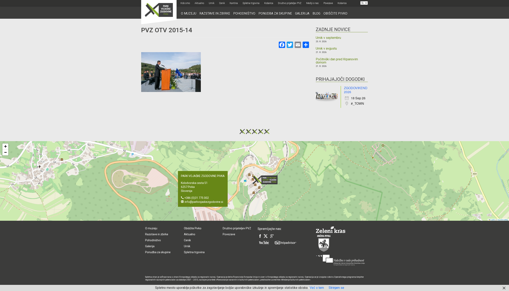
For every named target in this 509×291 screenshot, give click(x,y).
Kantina (234, 3)
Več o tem (317, 288)
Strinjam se (336, 288)
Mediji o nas (312, 3)
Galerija (302, 13)
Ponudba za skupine (275, 13)
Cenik (222, 3)
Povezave (328, 3)
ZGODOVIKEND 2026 (355, 90)
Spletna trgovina (251, 3)
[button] (266, 180)
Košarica (268, 3)
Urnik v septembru (328, 37)
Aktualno (199, 3)
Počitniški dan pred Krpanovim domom (337, 61)
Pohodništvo (244, 13)
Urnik (211, 3)
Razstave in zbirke (214, 13)
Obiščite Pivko (335, 13)
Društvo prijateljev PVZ (289, 3)
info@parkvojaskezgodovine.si (204, 201)
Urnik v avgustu (326, 48)
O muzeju (188, 13)
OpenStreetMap (503, 220)
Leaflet (492, 220)
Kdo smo (185, 3)
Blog (316, 13)
